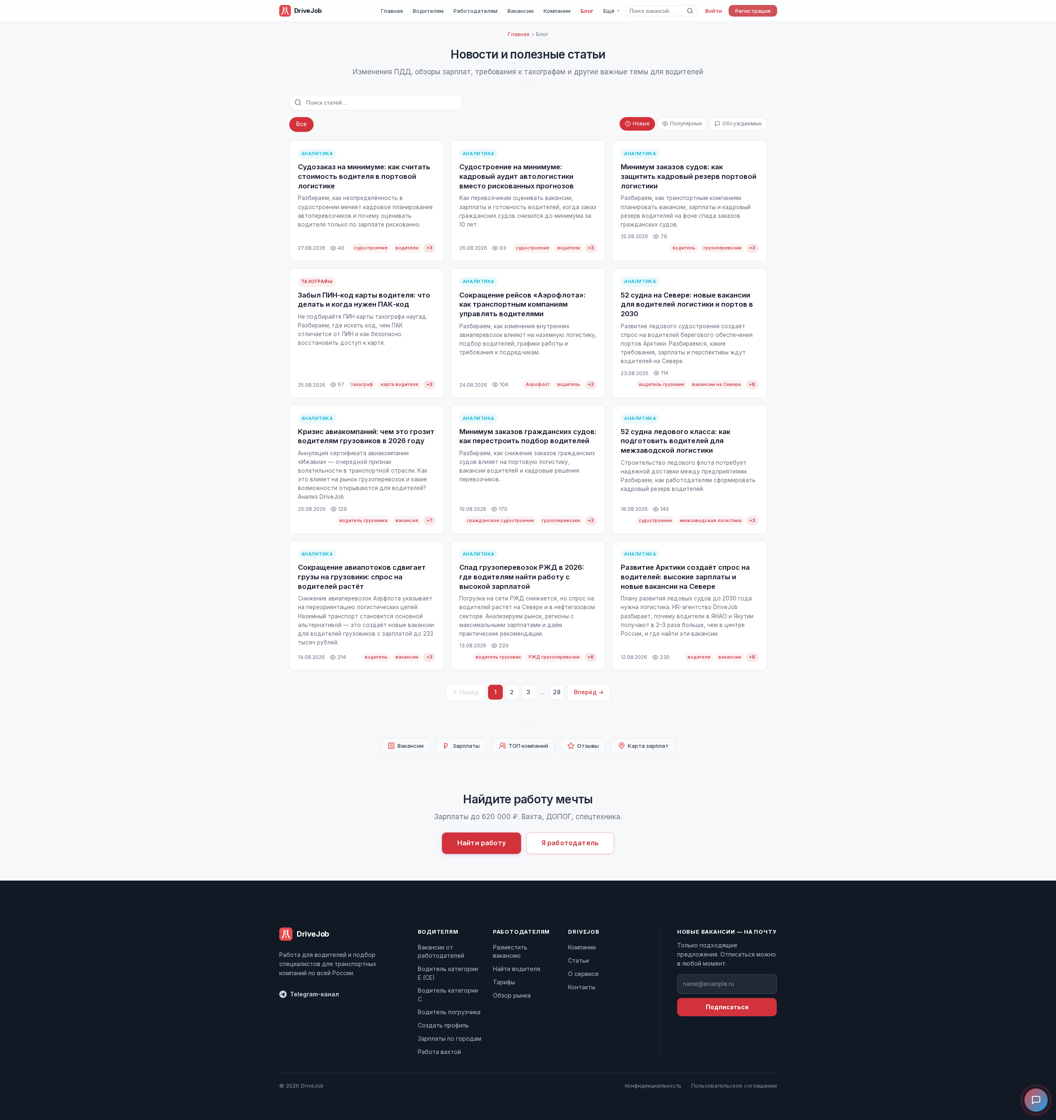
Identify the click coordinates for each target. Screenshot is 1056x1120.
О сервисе (583, 973)
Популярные (686, 123)
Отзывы (588, 745)
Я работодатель (570, 843)
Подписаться (727, 1006)
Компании (557, 10)
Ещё (609, 10)
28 (557, 691)
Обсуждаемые (742, 123)
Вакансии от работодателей (441, 951)
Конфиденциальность (653, 1085)
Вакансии (520, 10)
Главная (392, 10)
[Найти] (690, 11)
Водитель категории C (448, 994)
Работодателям (476, 10)
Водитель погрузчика (449, 1011)
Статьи (578, 960)
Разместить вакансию (510, 951)
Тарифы (504, 982)
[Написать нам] (1036, 1100)
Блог (586, 10)
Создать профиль (443, 1025)
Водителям (428, 10)
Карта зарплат (648, 745)
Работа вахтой (439, 1051)
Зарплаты (466, 745)
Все (301, 124)
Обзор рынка (512, 995)
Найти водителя (516, 968)
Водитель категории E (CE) (448, 973)
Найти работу (481, 843)
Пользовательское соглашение (734, 1085)
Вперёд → (589, 691)
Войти (713, 10)
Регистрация (753, 10)
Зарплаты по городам (449, 1038)
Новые (641, 123)
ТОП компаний (528, 745)
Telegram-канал (314, 994)
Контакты (581, 987)
